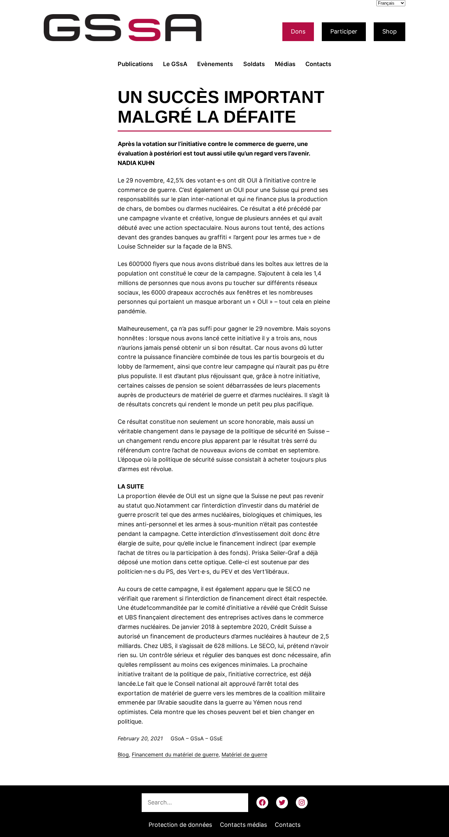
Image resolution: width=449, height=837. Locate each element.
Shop (389, 31)
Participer (343, 31)
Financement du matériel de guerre (175, 754)
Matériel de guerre (244, 754)
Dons (298, 31)
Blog (123, 754)
